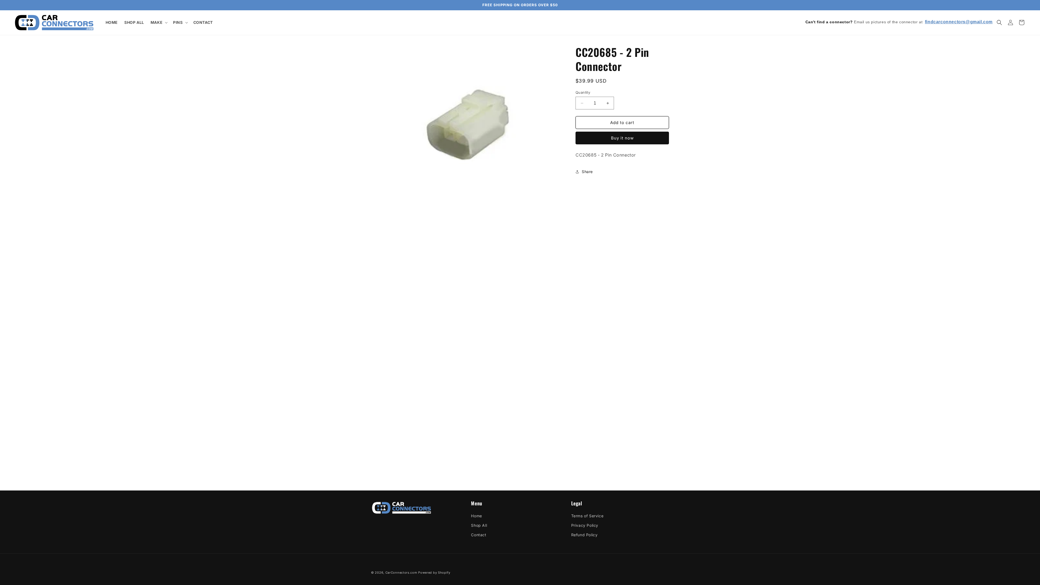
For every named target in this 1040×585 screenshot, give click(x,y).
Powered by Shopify (434, 572)
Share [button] (587, 171)
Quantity (583, 92)
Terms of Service (587, 516)
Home (476, 516)
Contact (478, 534)
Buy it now (622, 138)
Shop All (479, 525)
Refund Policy (584, 534)
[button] (158, 22)
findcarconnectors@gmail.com (959, 22)
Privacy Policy (584, 525)
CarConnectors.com (401, 572)
